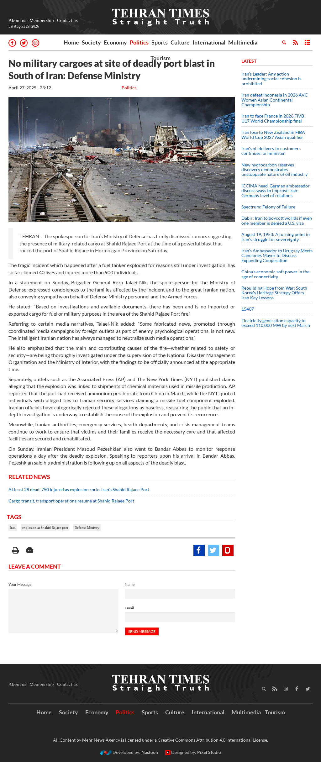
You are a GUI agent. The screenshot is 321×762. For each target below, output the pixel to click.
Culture (180, 42)
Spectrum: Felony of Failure (268, 206)
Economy (115, 42)
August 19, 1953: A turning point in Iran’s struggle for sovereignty (275, 237)
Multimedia (242, 42)
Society (91, 42)
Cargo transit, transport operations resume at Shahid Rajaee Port (71, 500)
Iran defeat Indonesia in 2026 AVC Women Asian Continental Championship (274, 99)
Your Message (19, 584)
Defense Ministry (87, 527)
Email (129, 608)
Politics (139, 42)
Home (71, 42)
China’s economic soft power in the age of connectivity (275, 274)
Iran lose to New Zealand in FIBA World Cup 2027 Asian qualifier (273, 134)
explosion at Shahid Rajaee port (45, 527)
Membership (41, 20)
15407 (247, 309)
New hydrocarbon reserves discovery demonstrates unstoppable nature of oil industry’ (274, 169)
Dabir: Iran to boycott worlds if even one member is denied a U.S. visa (276, 220)
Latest (248, 61)
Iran (13, 527)
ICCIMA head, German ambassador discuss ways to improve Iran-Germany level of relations (275, 190)
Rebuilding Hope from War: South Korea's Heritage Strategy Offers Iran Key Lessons (274, 292)
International (208, 42)
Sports (159, 42)
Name (129, 584)
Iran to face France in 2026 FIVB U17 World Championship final (272, 118)
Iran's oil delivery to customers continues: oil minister (271, 151)
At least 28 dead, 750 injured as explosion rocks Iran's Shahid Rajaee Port (78, 489)
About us (17, 20)
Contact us (67, 20)
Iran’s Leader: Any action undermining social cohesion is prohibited (271, 78)
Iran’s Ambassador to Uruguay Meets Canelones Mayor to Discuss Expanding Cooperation (277, 255)
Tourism (160, 58)
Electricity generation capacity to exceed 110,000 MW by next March (275, 323)
